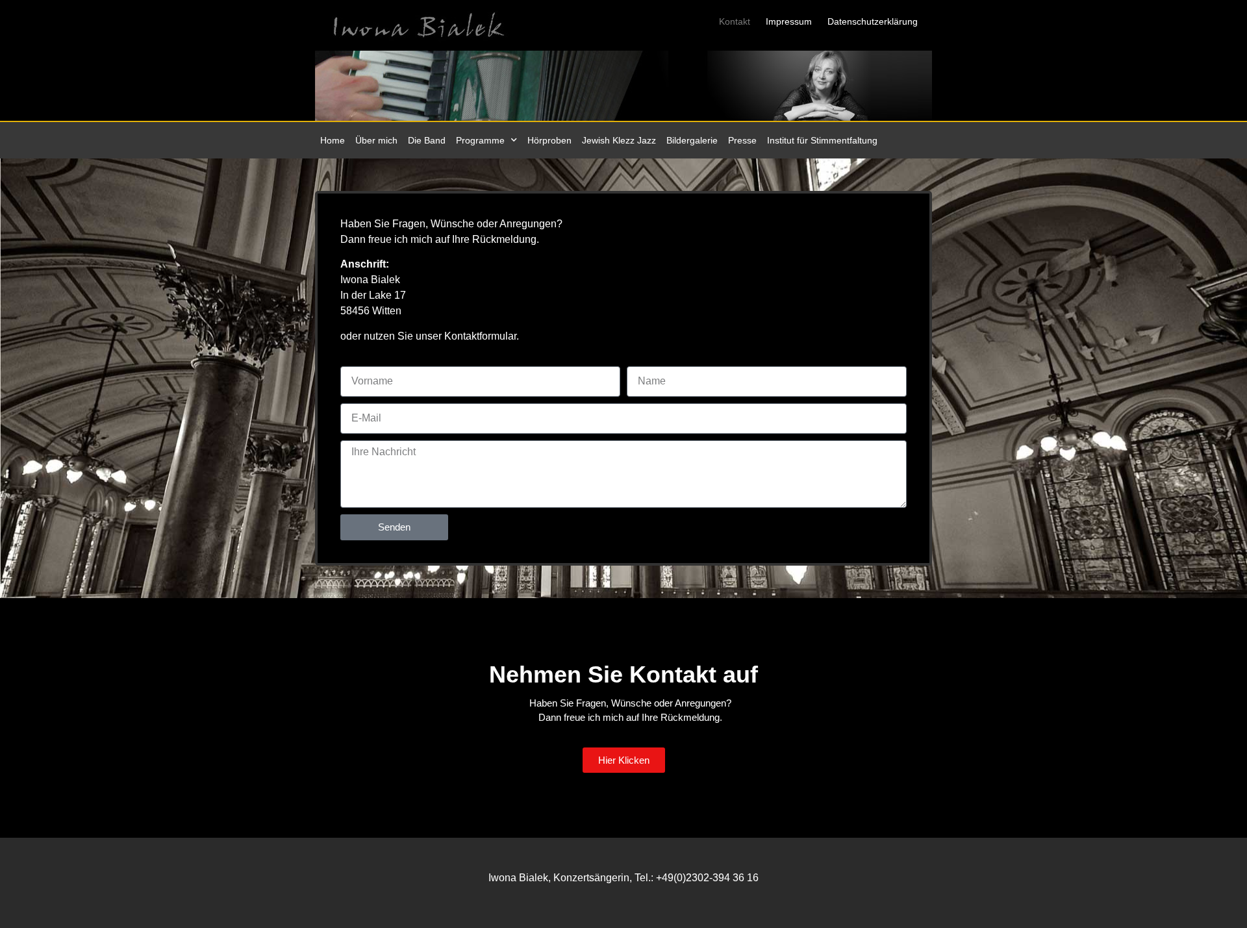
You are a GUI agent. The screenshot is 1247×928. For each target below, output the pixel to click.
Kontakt (734, 21)
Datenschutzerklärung (872, 21)
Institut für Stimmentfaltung (822, 140)
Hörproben (549, 140)
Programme (480, 140)
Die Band (427, 140)
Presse (742, 140)
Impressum (789, 21)
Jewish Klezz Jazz (619, 140)
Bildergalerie (692, 140)
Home (332, 140)
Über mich (376, 140)
